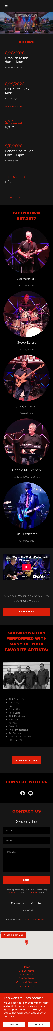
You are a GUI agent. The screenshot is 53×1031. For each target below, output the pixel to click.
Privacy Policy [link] (15, 892)
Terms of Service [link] (32, 892)
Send (26, 880)
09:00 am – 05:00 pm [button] (32, 919)
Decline (14, 1024)
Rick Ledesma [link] (26, 986)
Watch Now (26, 611)
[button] (8, 6)
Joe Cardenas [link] (26, 978)
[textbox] (26, 830)
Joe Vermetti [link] (26, 970)
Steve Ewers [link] (26, 974)
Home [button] (26, 967)
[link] (23, 793)
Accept (39, 1024)
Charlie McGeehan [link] (26, 982)
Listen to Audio (26, 760)
